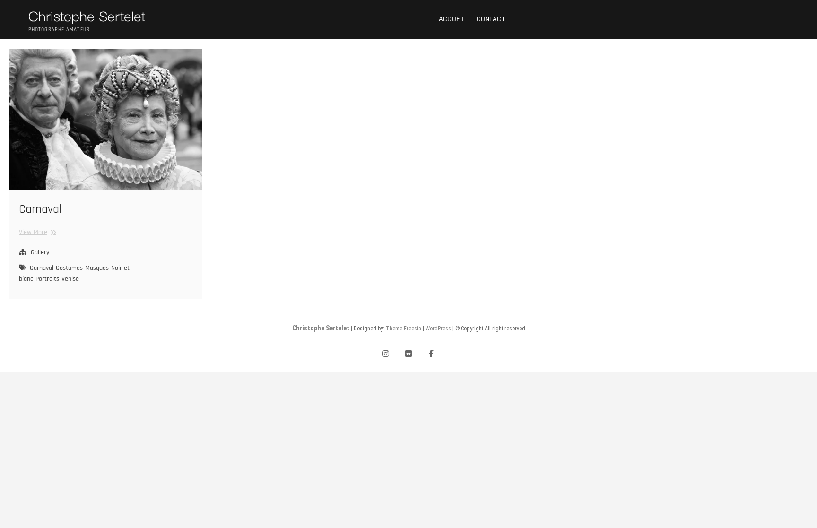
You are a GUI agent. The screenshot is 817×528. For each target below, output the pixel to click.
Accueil (452, 19)
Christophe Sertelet (87, 15)
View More (36, 231)
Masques (97, 268)
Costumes (69, 268)
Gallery (40, 252)
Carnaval (40, 209)
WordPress (438, 328)
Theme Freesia (403, 328)
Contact (491, 19)
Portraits (47, 279)
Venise (70, 279)
